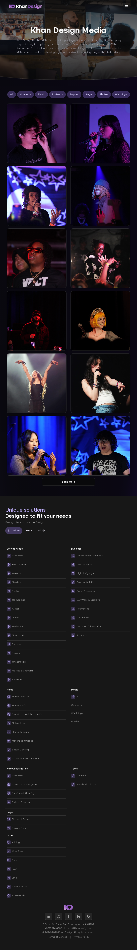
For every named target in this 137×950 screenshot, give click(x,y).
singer (89, 94)
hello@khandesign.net (79, 928)
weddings (121, 94)
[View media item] (36, 133)
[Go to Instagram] (58, 916)
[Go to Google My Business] (88, 916)
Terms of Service (57, 936)
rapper (74, 94)
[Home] (26, 6)
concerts (25, 94)
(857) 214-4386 (53, 928)
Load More (68, 481)
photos (104, 94)
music (41, 94)
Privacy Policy (81, 936)
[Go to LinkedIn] (48, 916)
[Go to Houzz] (78, 916)
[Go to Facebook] (68, 916)
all (11, 94)
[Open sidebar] (126, 6)
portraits (57, 94)
